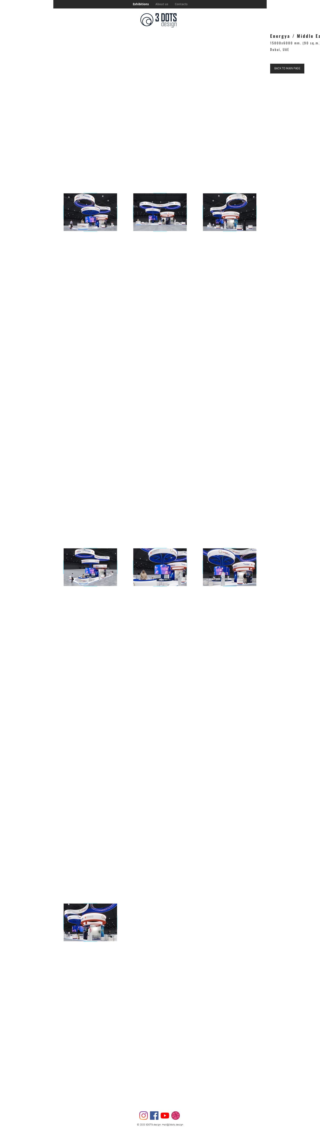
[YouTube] (165, 1115)
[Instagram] (143, 1115)
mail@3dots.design (172, 1124)
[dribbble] (175, 1115)
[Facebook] (154, 1115)
